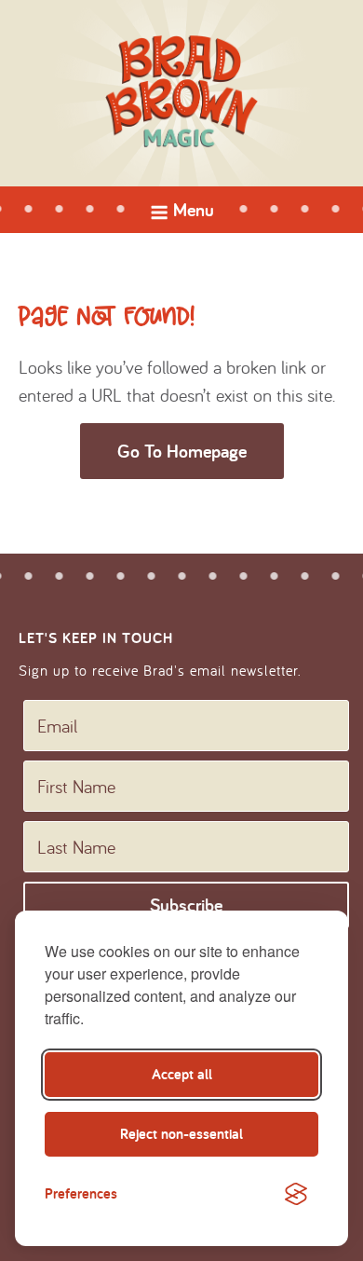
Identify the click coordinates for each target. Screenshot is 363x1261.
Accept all (182, 1074)
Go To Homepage (182, 451)
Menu (181, 215)
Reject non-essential (181, 1134)
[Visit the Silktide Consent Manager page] (296, 1194)
